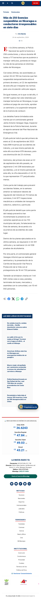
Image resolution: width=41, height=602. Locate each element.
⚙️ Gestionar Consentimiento (21, 573)
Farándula (21, 524)
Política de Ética (21, 570)
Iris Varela (22, 34)
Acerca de (21, 553)
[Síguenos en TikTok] (20, 483)
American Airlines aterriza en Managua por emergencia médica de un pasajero (17, 354)
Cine (21, 538)
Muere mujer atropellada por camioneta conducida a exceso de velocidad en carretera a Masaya (16, 368)
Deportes (21, 502)
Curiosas (21, 527)
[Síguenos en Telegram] (25, 483)
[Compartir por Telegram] (22, 298)
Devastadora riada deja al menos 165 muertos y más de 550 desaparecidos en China (17, 398)
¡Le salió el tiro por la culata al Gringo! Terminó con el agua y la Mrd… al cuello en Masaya (16, 340)
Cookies (21, 563)
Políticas (21, 512)
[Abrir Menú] (3, 3)
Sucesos (21, 495)
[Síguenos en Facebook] (11, 483)
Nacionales (21, 498)
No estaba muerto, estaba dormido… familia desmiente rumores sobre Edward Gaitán (17, 326)
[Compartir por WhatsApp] (17, 298)
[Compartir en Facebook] (8, 298)
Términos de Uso (21, 567)
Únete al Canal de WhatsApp (20, 476)
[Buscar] (12, 3)
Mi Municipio (21, 541)
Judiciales (21, 509)
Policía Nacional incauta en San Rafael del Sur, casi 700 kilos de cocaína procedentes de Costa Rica (17, 383)
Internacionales (21, 505)
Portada (6, 12)
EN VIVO (35, 3)
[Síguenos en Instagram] (29, 483)
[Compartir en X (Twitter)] (13, 298)
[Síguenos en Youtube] (16, 483)
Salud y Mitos (21, 534)
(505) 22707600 (23, 469)
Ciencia (21, 531)
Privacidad (21, 560)
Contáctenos (21, 556)
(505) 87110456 (24, 471)
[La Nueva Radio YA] (23, 3)
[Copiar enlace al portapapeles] (26, 298)
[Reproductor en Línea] (7, 3)
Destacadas (15, 12)
